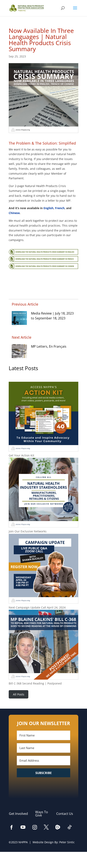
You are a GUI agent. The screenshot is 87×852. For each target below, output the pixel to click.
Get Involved (20, 813)
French (60, 208)
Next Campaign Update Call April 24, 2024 (37, 607)
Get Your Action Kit (21, 455)
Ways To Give (41, 813)
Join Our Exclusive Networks (28, 531)
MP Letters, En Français (48, 346)
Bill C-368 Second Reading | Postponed (35, 683)
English (48, 208)
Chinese (14, 213)
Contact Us (66, 813)
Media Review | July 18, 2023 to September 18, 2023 (52, 315)
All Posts (18, 694)
